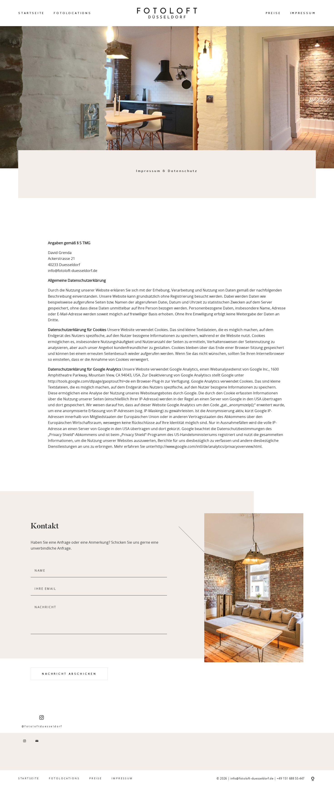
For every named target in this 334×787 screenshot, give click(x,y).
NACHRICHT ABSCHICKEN (69, 673)
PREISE (273, 13)
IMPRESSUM (303, 13)
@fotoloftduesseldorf (42, 726)
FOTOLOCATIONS (72, 13)
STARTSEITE (31, 13)
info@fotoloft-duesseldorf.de (252, 778)
